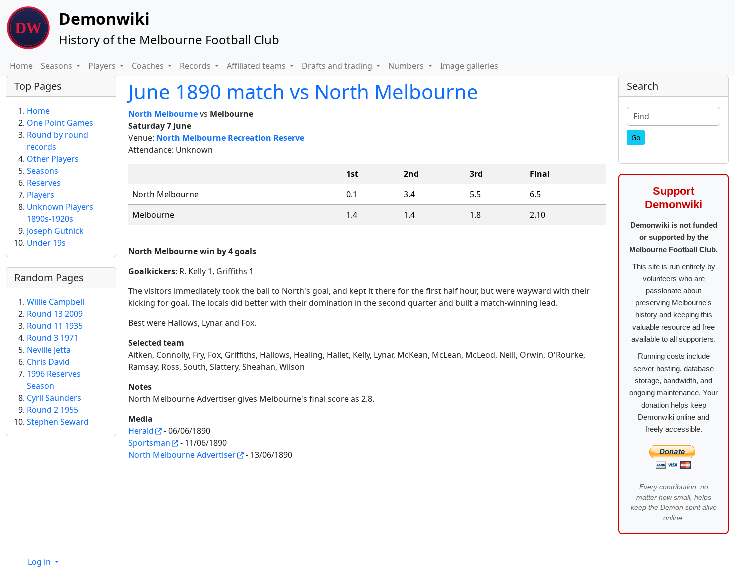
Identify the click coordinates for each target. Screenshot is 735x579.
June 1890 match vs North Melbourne (303, 91)
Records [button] (196, 65)
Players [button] (103, 65)
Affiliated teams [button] (257, 65)
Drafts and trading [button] (338, 65)
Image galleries (469, 65)
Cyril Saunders (54, 397)
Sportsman (149, 442)
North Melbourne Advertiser (182, 454)
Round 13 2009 (55, 313)
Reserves (44, 182)
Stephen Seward (58, 421)
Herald (141, 430)
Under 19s (46, 242)
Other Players (53, 158)
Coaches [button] (149, 65)
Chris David (48, 361)
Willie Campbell (55, 301)
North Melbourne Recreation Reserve (230, 137)
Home (21, 65)
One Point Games (60, 122)
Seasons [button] (57, 65)
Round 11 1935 (55, 325)
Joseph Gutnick (55, 230)
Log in (40, 561)
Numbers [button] (407, 65)
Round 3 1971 (52, 337)
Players (40, 194)
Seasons (42, 170)
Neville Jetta (49, 349)
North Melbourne (163, 113)
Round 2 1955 (52, 409)
